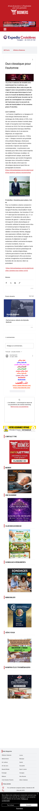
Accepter (28, 805)
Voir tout (31, 296)
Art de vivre (5, 765)
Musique (7, 277)
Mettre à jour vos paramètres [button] (19, 406)
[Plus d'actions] (32, 59)
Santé (21, 762)
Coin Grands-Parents (7, 780)
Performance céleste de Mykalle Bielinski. (17, 321)
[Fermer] (36, 795)
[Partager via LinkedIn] (15, 283)
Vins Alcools (22, 776)
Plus (30, 50)
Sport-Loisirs (23, 769)
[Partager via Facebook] (6, 283)
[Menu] (5, 29)
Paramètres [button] (19, 808)
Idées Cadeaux (23, 780)
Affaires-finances (6, 755)
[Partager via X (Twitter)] (11, 283)
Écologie (4, 773)
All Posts (7, 50)
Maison (4, 776)
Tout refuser (10, 805)
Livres (21, 755)
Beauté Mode (5, 769)
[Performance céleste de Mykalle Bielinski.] (19, 308)
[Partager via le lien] (19, 283)
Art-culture (5, 762)
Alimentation (5, 758)
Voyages (21, 773)
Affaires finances (19, 50)
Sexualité (22, 765)
